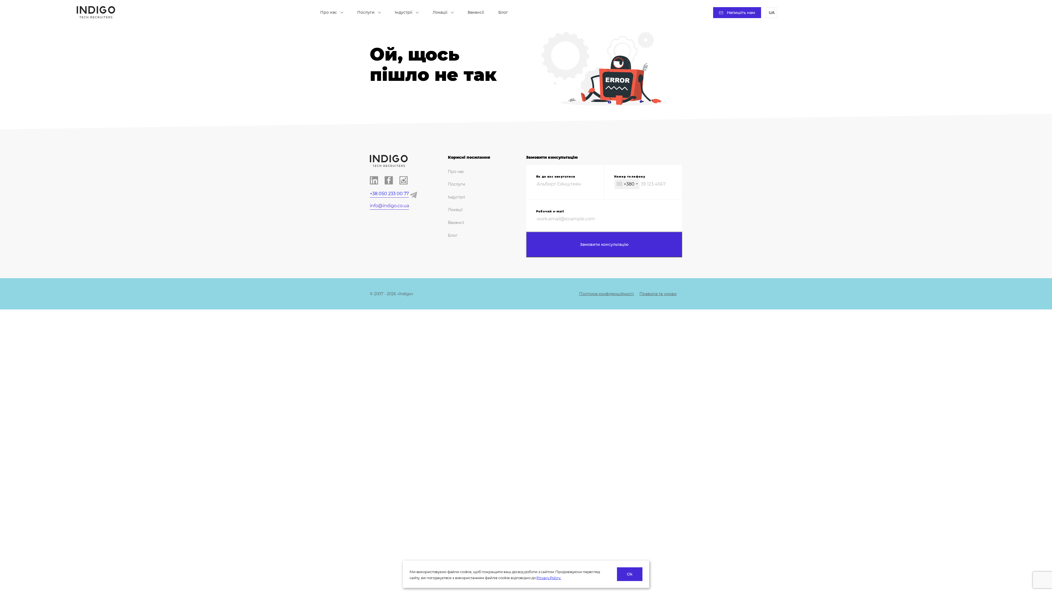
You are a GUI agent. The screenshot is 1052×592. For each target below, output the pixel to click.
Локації (440, 12)
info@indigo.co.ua (389, 205)
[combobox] (626, 184)
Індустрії (403, 12)
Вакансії (476, 12)
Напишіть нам (741, 12)
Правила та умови (658, 293)
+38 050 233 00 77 (389, 193)
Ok (630, 574)
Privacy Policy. (548, 578)
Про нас (328, 12)
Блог (503, 12)
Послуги (366, 12)
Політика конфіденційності (606, 293)
